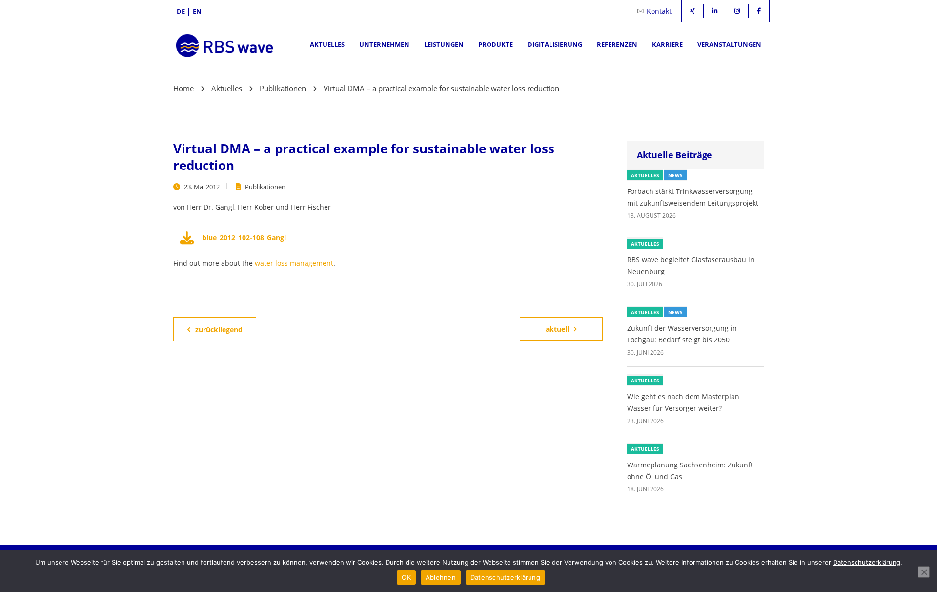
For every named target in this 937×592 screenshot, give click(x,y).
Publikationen (265, 186)
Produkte (495, 44)
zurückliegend (219, 329)
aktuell (557, 329)
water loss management (294, 263)
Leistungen (444, 44)
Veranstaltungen (729, 44)
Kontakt (659, 11)
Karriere (667, 44)
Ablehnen (441, 577)
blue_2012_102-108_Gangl (244, 237)
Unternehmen (384, 44)
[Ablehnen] (924, 572)
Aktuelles (327, 44)
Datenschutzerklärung (866, 562)
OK (406, 577)
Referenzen (617, 44)
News (675, 175)
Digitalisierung (555, 44)
